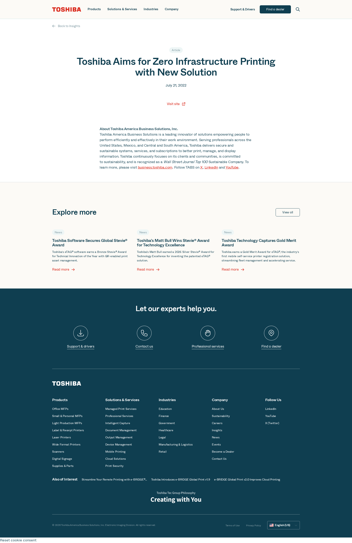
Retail (163, 452)
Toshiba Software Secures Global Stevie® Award (89, 243)
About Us (218, 409)
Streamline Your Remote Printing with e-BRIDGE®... (114, 479)
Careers (217, 423)
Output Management (119, 437)
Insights (217, 430)
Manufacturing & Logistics (176, 444)
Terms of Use (233, 525)
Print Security (114, 466)
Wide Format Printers (66, 444)
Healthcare (166, 430)
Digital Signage (62, 459)
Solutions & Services (122, 9)
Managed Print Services (120, 409)
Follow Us (273, 400)
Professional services (208, 346)
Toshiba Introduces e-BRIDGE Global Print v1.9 (180, 479)
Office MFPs (60, 409)
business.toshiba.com (155, 167)
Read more (60, 269)
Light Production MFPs (67, 423)
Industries (151, 9)
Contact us (144, 346)
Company (171, 9)
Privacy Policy (253, 525)
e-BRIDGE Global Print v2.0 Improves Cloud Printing (247, 479)
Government (167, 423)
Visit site (173, 104)
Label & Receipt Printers (68, 430)
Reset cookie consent (18, 540)
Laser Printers (61, 437)
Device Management (118, 444)
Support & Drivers (242, 9)
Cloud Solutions (115, 459)
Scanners (58, 452)
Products (94, 9)
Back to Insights (69, 26)
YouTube (232, 167)
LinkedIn (211, 167)
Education (165, 409)
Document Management (120, 430)
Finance (164, 416)
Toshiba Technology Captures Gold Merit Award (259, 243)
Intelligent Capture (117, 423)
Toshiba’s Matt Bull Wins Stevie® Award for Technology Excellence (173, 243)
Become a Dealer (223, 452)
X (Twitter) (272, 423)
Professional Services (119, 416)
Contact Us (219, 459)
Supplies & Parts (63, 466)
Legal (162, 437)
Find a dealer (271, 346)
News (215, 437)
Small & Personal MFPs (67, 416)
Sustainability (221, 416)
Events (216, 444)
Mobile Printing (115, 452)
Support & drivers (80, 346)
